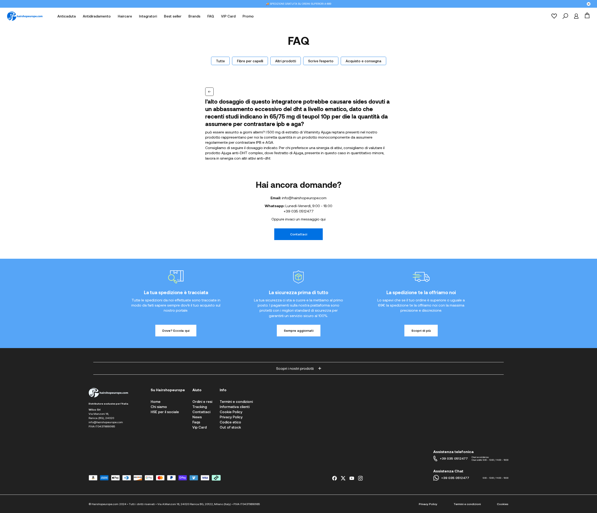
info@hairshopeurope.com (304, 197)
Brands (194, 16)
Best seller (172, 16)
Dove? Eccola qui (175, 330)
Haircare (125, 16)
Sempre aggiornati (298, 330)
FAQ (210, 16)
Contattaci (298, 234)
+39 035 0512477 (299, 211)
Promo (248, 16)
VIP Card (228, 16)
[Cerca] (565, 16)
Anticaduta (66, 16)
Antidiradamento (97, 16)
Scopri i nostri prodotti (295, 368)
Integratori (148, 16)
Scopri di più (421, 330)
